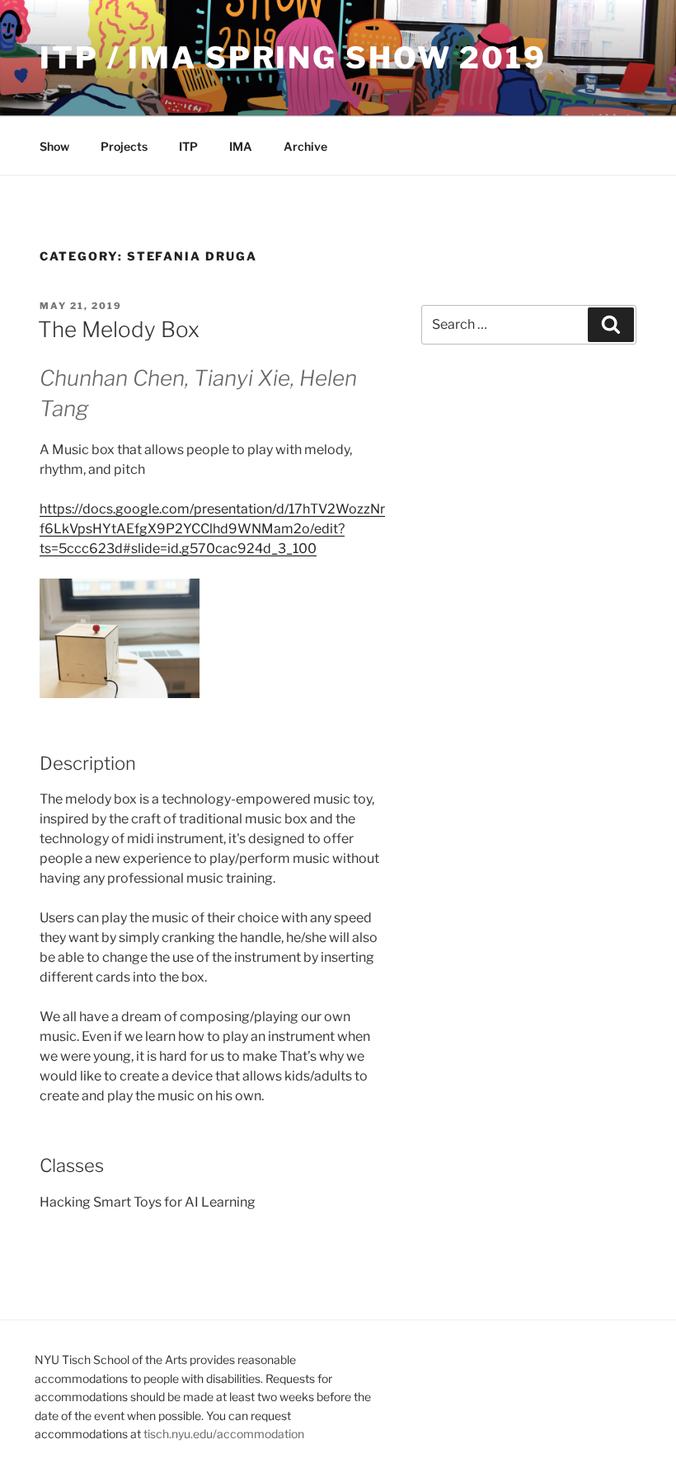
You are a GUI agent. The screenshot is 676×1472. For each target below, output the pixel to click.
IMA (240, 146)
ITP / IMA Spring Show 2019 (293, 58)
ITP (188, 146)
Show (54, 146)
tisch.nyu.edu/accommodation (223, 1434)
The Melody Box (119, 329)
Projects (124, 146)
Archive (305, 146)
